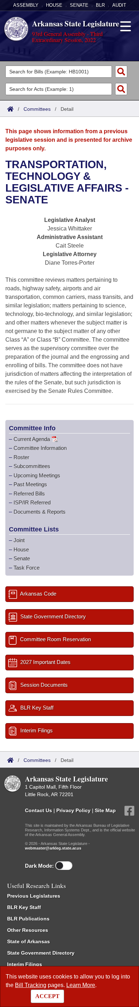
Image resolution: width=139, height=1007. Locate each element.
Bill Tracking (30, 985)
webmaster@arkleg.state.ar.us (53, 848)
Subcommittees (32, 466)
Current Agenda (32, 439)
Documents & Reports (40, 512)
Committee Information (40, 448)
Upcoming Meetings (37, 475)
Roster (21, 457)
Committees (37, 109)
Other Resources (27, 930)
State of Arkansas (28, 941)
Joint (19, 540)
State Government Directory (40, 953)
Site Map (105, 810)
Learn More (80, 985)
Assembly (25, 5)
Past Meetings (30, 484)
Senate (79, 5)
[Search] (121, 72)
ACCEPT (47, 996)
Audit (119, 5)
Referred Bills (29, 493)
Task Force (27, 568)
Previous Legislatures (33, 896)
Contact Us (38, 810)
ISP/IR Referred (32, 502)
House (54, 5)
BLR (100, 5)
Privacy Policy (73, 810)
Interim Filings (24, 964)
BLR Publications (28, 919)
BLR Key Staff (24, 907)
